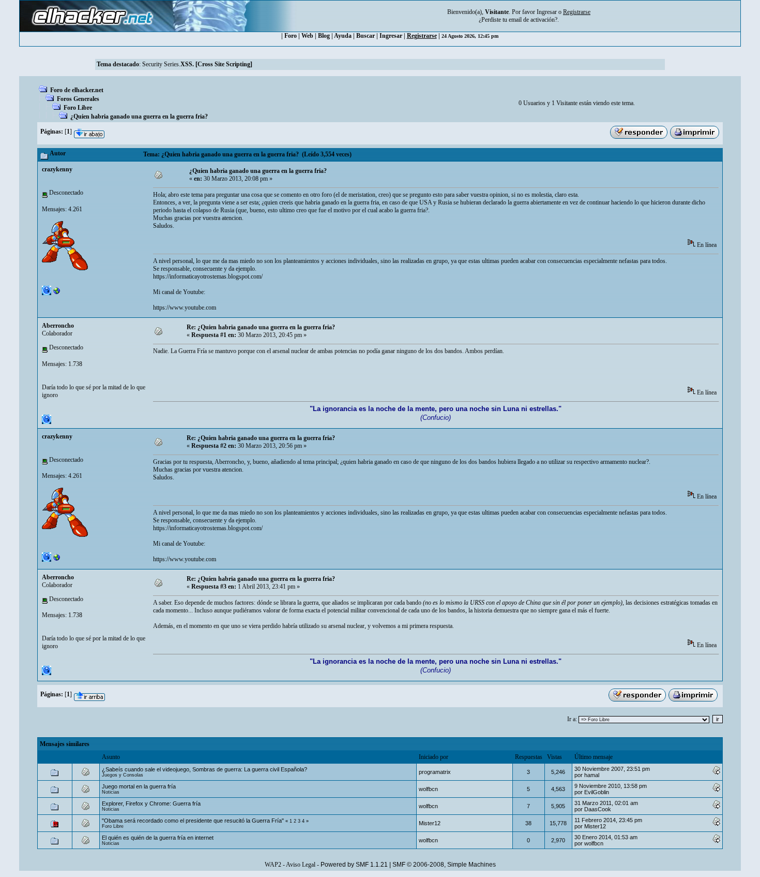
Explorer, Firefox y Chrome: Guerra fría (151, 803)
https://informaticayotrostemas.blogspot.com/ (208, 276)
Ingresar (547, 12)
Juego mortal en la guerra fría (139, 786)
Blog (324, 35)
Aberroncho (58, 325)
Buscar (365, 35)
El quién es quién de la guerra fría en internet (158, 838)
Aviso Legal (300, 864)
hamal (591, 775)
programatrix (435, 772)
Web (307, 35)
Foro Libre (78, 107)
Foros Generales (78, 99)
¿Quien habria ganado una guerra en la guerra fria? (139, 116)
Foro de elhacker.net (76, 90)
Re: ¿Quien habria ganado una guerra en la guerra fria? (261, 327)
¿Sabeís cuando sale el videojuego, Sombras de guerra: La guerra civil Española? (204, 769)
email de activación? (533, 19)
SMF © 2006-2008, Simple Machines (444, 864)
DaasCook (597, 809)
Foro (290, 35)
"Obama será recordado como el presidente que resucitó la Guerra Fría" (193, 820)
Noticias (110, 792)
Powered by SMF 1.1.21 (354, 864)
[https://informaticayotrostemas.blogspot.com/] (57, 293)
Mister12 (429, 823)
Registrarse (422, 35)
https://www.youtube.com (184, 307)
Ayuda (343, 35)
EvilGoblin (596, 792)
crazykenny (57, 169)
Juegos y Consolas (122, 775)
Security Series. (197, 64)
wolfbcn (428, 789)
